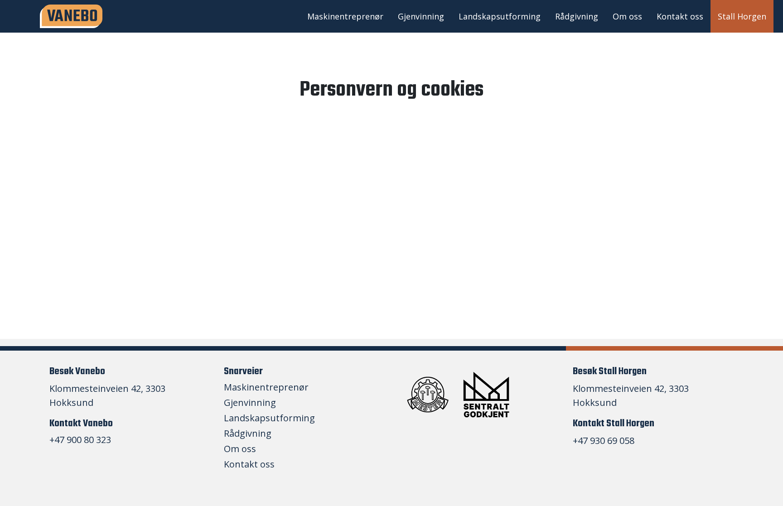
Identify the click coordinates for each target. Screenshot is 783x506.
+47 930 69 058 (603, 440)
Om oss (627, 16)
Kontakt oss (680, 16)
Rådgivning (576, 16)
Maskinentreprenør (345, 16)
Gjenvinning (421, 16)
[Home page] (71, 16)
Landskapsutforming (500, 16)
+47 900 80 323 (80, 440)
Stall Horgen (742, 16)
